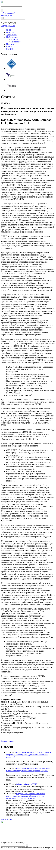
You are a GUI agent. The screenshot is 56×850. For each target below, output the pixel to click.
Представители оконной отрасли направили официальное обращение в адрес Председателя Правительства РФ (25, 796)
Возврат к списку (9, 741)
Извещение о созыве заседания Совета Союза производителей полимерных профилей (28, 769)
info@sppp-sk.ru (8, 25)
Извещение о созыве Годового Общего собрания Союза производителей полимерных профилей (28, 754)
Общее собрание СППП (27, 784)
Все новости (6, 819)
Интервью (16, 42)
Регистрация (6, 15)
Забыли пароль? (8, 13)
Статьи (14, 39)
